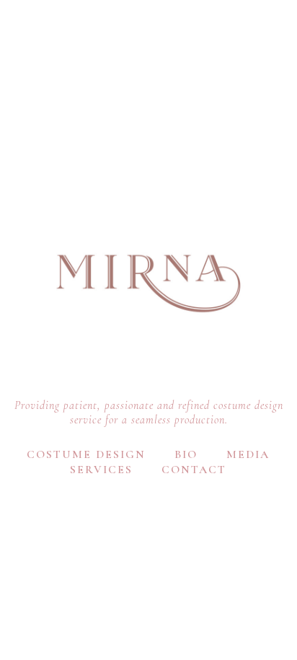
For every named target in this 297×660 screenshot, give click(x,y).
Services (101, 469)
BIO (186, 454)
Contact (193, 469)
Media (248, 454)
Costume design (86, 454)
